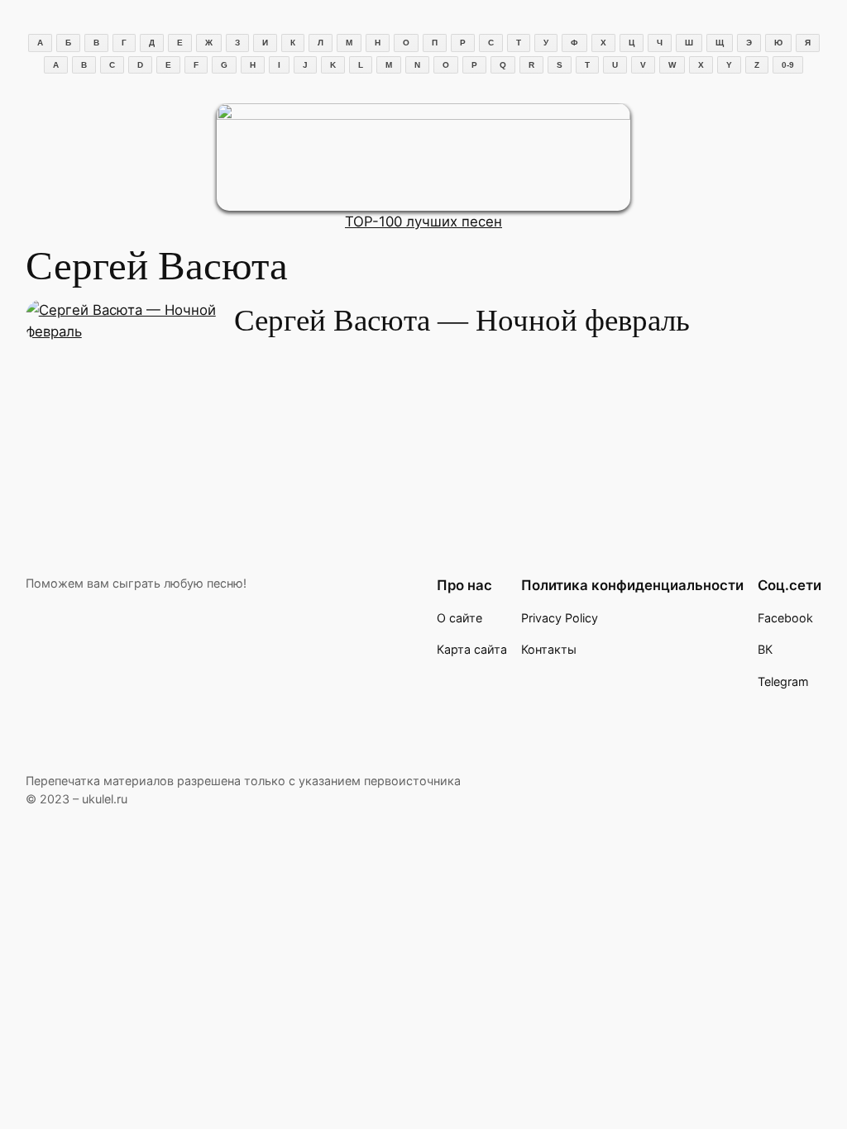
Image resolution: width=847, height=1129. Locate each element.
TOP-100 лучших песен (423, 221)
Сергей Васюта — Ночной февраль (462, 320)
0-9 (788, 64)
